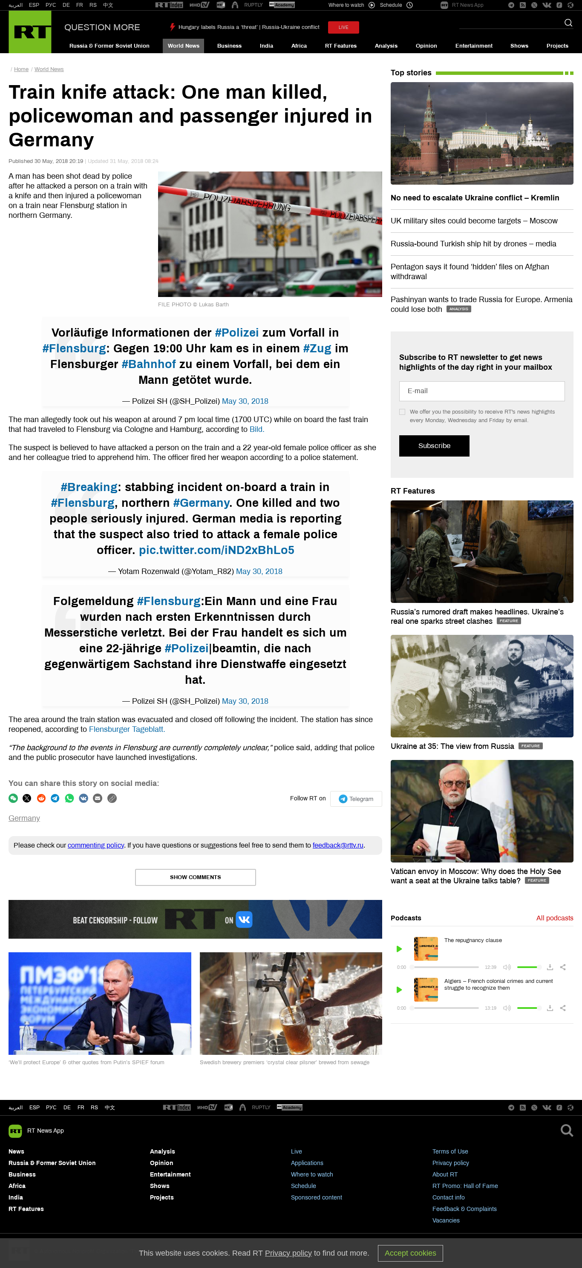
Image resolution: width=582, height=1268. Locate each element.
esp (34, 1108)
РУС (51, 5)
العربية (16, 5)
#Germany (201, 503)
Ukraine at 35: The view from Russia (453, 746)
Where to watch (312, 1174)
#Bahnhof (149, 364)
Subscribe (434, 446)
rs (94, 1108)
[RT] (169, 5)
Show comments (195, 877)
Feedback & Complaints (464, 1209)
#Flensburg (74, 348)
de (67, 1108)
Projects (557, 46)
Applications (307, 1163)
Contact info (448, 1197)
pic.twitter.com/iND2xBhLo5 (216, 550)
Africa (299, 46)
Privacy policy (450, 1163)
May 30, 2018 (245, 401)
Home (21, 69)
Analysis (386, 46)
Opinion (426, 46)
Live (296, 1151)
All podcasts (554, 918)
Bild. (257, 429)
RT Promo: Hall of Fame (465, 1186)
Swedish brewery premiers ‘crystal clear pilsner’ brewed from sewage (284, 1062)
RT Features (341, 46)
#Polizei (237, 332)
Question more (102, 27)
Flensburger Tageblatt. (127, 729)
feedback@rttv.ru (338, 845)
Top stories (411, 73)
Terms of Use (450, 1151)
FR (79, 5)
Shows (519, 46)
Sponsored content (316, 1197)
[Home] (30, 32)
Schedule (303, 1186)
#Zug (317, 348)
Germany (24, 818)
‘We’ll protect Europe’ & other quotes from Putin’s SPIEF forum (86, 1062)
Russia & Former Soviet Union (109, 46)
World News (183, 46)
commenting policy (96, 845)
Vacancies (446, 1220)
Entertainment (474, 46)
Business (229, 46)
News (16, 1151)
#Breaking (89, 487)
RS (93, 5)
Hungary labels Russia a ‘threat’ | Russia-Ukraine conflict (249, 27)
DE (66, 5)
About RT (445, 1174)
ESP (34, 5)
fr (81, 1108)
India (266, 46)
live (344, 27)
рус (51, 1108)
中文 (108, 5)
